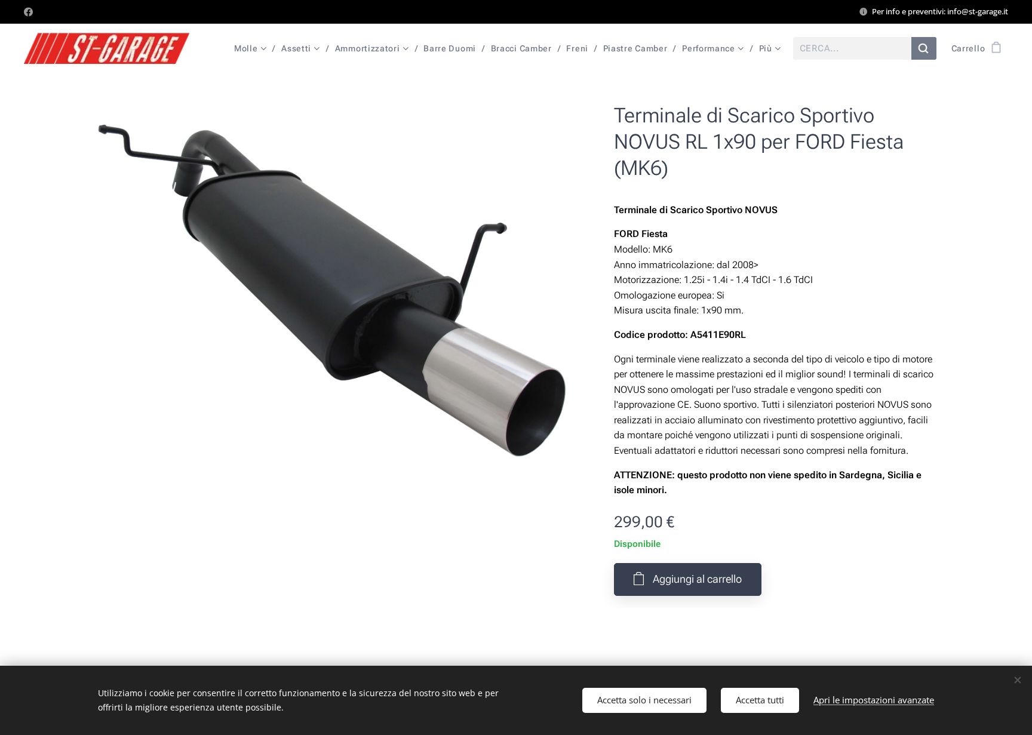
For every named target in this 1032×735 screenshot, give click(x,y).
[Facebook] (28, 12)
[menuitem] (253, 48)
